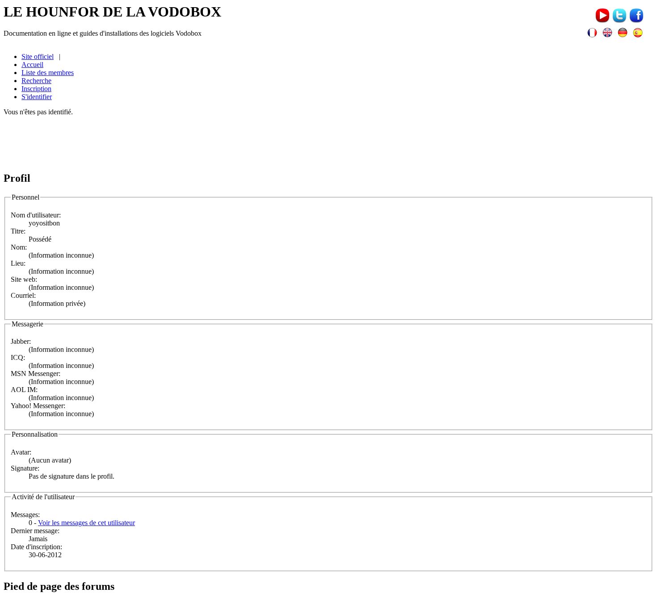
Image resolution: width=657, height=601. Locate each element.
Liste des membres (47, 72)
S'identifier (36, 96)
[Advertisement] (328, 143)
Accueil (32, 64)
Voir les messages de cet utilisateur (86, 522)
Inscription (36, 88)
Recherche (36, 80)
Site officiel (37, 56)
